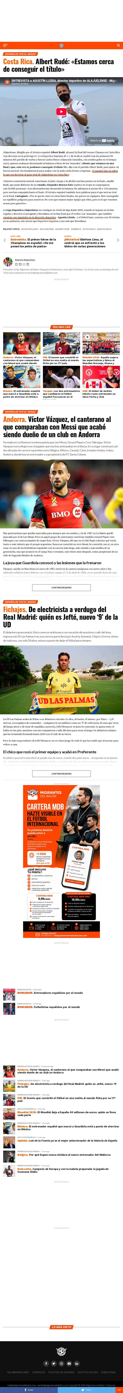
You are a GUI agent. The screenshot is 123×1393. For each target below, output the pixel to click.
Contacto (38, 1372)
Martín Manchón (25, 259)
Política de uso (88, 1372)
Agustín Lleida (30, 229)
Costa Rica (90, 229)
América (76, 229)
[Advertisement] (61, 21)
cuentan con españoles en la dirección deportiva (29, 217)
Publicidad (108, 1372)
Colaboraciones (18, 1372)
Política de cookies (61, 1372)
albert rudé (63, 229)
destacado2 (104, 229)
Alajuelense (47, 229)
